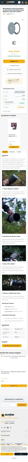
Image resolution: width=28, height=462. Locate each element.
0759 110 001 (21, 107)
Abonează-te (22, 405)
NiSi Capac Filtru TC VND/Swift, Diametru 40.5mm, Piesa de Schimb (13, 372)
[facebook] (2, 427)
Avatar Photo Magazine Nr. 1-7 (13, 135)
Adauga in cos (14, 61)
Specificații (12, 151)
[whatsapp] (11, 427)
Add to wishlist (14, 65)
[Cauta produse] (19, 2)
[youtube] (8, 427)
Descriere (5, 151)
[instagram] (5, 427)
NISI (4, 13)
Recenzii (19, 151)
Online (22, 103)
